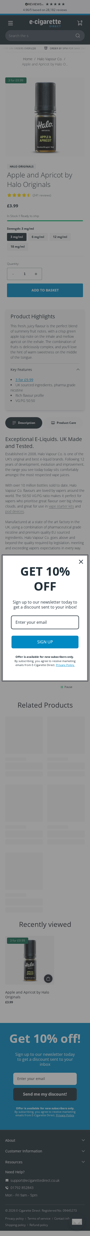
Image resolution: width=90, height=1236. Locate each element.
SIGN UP (45, 642)
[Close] (81, 562)
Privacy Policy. (65, 665)
